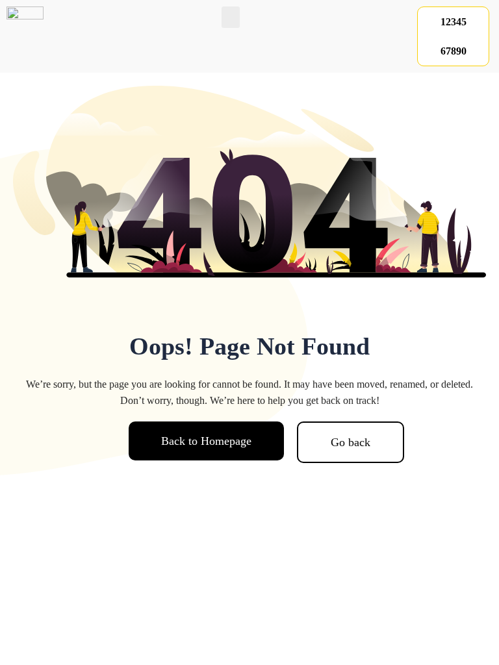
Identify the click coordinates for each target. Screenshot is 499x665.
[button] (231, 17)
